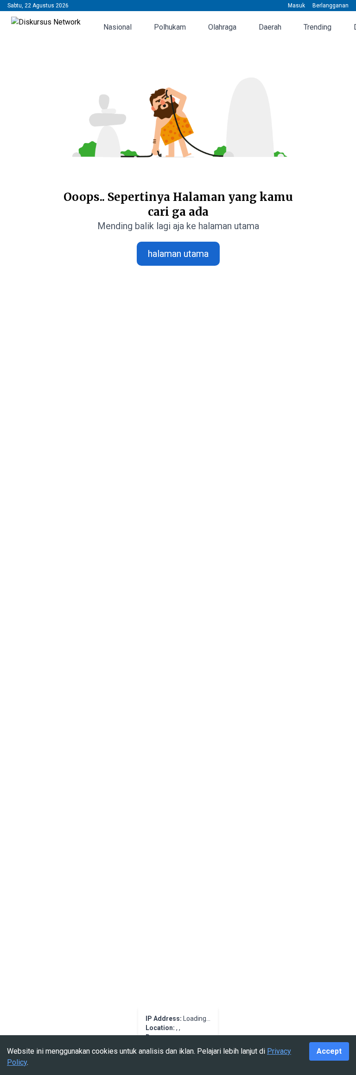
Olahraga (222, 27)
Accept (329, 1051)
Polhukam (170, 27)
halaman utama (178, 253)
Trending (317, 27)
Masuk (296, 5)
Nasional (117, 27)
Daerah (270, 27)
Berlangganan (330, 5)
